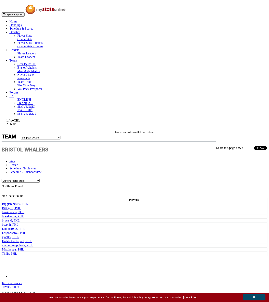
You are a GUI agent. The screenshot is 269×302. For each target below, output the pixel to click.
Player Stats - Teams (30, 42)
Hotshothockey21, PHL (17, 241)
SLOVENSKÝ (27, 113)
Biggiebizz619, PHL (15, 204)
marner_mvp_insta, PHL (17, 245)
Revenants (23, 78)
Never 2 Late (25, 74)
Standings (15, 25)
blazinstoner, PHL (13, 212)
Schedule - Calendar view (25, 172)
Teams (13, 60)
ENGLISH (24, 99)
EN (11, 96)
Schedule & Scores (21, 28)
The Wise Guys (27, 85)
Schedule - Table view (23, 168)
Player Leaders (26, 53)
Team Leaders (26, 57)
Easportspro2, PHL (14, 233)
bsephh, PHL (10, 224)
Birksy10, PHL (11, 208)
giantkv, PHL (10, 237)
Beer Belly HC (26, 64)
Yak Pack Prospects (29, 89)
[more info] (190, 297)
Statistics (14, 32)
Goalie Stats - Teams (30, 46)
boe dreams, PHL (13, 216)
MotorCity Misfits (28, 71)
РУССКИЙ (24, 110)
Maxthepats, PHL (13, 249)
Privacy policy (10, 286)
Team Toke (24, 81)
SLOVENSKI (26, 106)
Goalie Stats (24, 39)
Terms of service (12, 283)
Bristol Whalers (27, 67)
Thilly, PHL (9, 253)
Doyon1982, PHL (13, 228)
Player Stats (24, 35)
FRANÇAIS (25, 103)
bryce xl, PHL (11, 220)
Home (13, 21)
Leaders (14, 49)
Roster (13, 164)
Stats (12, 161)
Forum (13, 92)
